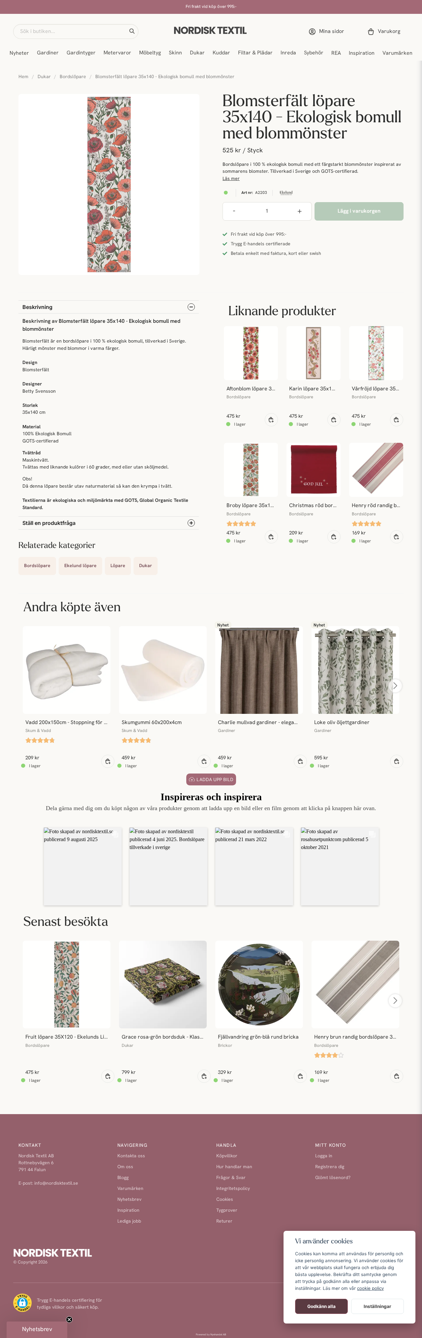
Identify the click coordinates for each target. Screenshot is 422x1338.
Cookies (224, 1199)
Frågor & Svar (231, 1177)
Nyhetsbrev (129, 1199)
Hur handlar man (234, 1167)
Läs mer (231, 178)
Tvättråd (31, 453)
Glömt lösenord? (332, 1177)
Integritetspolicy (233, 1188)
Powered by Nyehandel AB (211, 1334)
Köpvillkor (226, 1156)
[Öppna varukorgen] (385, 31)
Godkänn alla (321, 1306)
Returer (224, 1221)
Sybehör (313, 53)
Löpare (117, 565)
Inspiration (362, 53)
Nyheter (19, 53)
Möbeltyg (150, 53)
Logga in (323, 1156)
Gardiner (48, 53)
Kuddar (221, 53)
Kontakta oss (131, 1156)
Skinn (175, 53)
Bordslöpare (73, 77)
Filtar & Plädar (255, 53)
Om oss (125, 1167)
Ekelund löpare (80, 565)
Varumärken (397, 53)
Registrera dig (329, 1167)
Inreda (288, 53)
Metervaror (117, 53)
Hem (23, 77)
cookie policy (370, 1288)
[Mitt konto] (327, 31)
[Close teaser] (69, 1319)
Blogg (123, 1177)
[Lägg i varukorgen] (271, 419)
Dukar (197, 53)
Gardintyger (81, 53)
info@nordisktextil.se (56, 1183)
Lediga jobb (129, 1221)
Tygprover (226, 1210)
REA (336, 53)
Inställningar (377, 1306)
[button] (132, 31)
